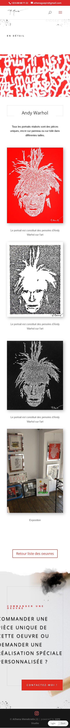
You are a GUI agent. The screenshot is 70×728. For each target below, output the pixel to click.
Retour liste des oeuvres (35, 553)
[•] (37, 719)
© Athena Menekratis (22, 719)
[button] (58, 723)
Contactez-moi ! (42, 685)
